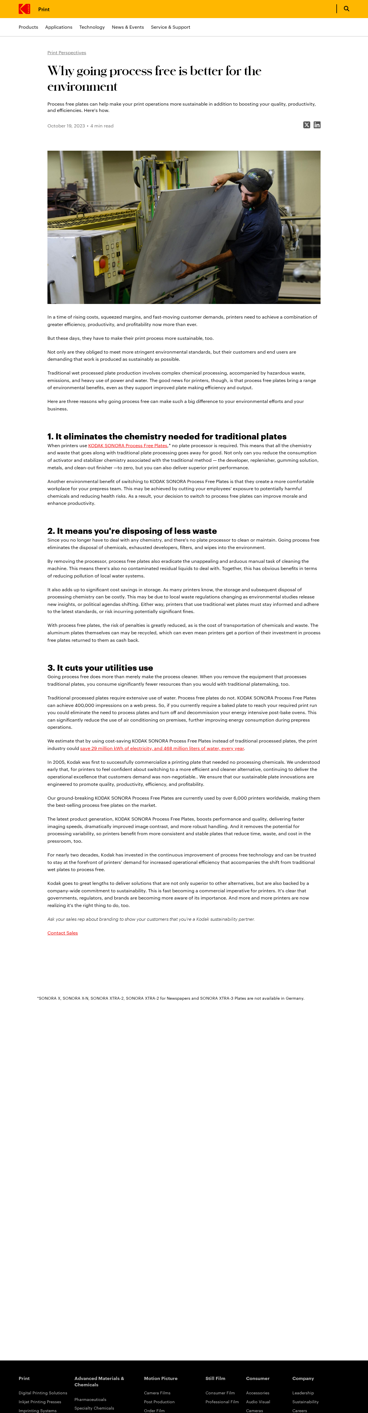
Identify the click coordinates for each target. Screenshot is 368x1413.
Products (28, 27)
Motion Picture (161, 1378)
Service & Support (170, 27)
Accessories (257, 1392)
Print (44, 9)
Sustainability (305, 1401)
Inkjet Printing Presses (40, 1401)
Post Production (159, 1401)
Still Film (215, 1378)
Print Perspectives (66, 52)
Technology (92, 27)
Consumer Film (220, 1392)
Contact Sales (62, 933)
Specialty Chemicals (94, 1408)
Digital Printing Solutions (43, 1392)
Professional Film (222, 1401)
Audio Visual (258, 1401)
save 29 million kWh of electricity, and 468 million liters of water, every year (162, 748)
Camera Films (157, 1392)
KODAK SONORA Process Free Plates (127, 445)
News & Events (128, 27)
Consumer (258, 1378)
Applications (58, 27)
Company (303, 1378)
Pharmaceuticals (90, 1399)
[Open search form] (346, 8)
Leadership (303, 1392)
